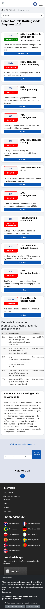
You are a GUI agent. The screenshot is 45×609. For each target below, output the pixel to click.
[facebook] (22, 476)
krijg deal (22, 79)
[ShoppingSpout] (9, 3)
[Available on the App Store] (15, 571)
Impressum (7, 511)
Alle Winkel (10, 10)
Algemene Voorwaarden (11, 496)
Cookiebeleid (6, 592)
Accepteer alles (33, 606)
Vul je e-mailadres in (37, 455)
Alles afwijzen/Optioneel (15, 606)
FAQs (5, 503)
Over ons (6, 500)
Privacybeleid (8, 492)
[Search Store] (35, 4)
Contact (6, 507)
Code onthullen (22, 54)
